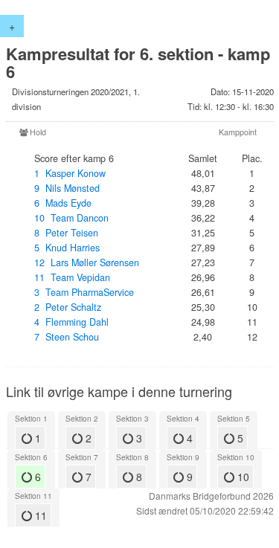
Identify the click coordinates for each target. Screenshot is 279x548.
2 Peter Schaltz (67, 307)
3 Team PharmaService (84, 292)
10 (241, 476)
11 (39, 515)
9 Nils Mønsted (67, 188)
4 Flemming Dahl (71, 322)
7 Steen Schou (66, 337)
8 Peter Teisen (66, 232)
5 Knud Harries (67, 247)
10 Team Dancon (71, 218)
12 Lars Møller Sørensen (86, 262)
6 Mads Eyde (63, 203)
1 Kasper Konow (70, 173)
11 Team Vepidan (72, 277)
